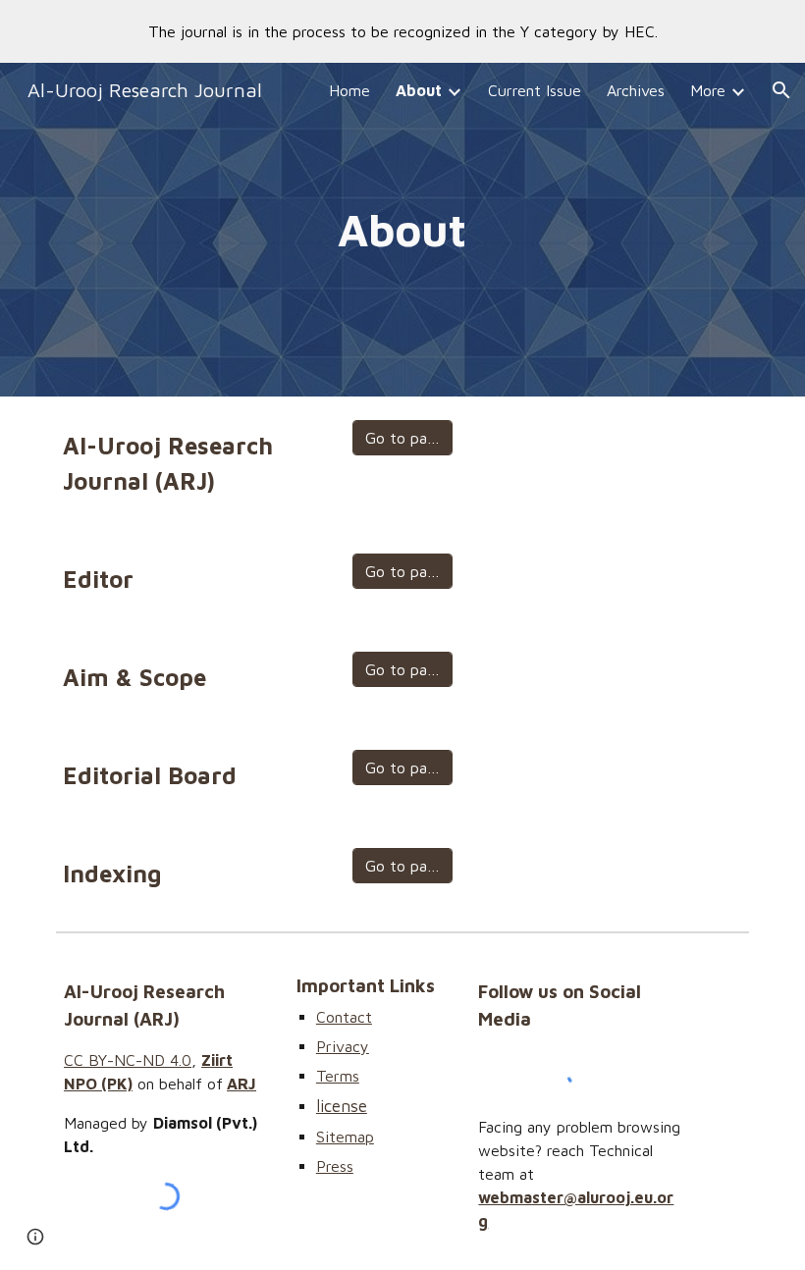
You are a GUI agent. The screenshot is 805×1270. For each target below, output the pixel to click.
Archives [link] (636, 90)
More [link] (707, 90)
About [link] (419, 90)
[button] (781, 90)
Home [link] (349, 90)
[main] (403, 230)
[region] (402, 31)
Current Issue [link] (534, 90)
